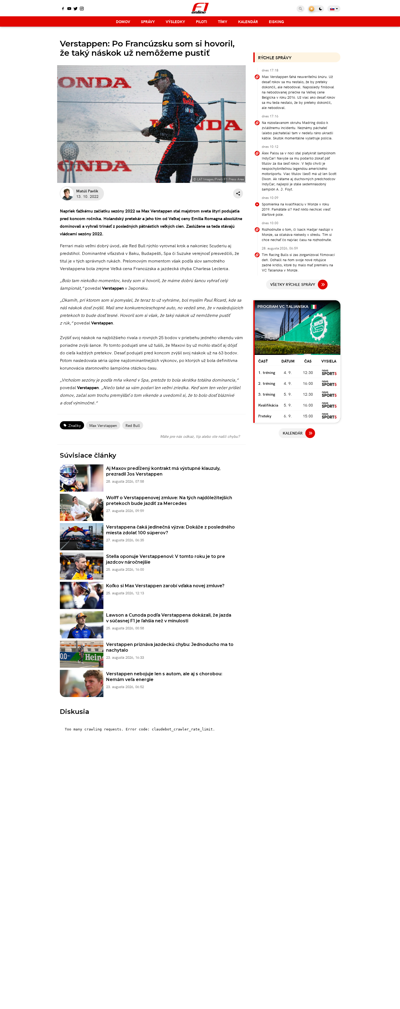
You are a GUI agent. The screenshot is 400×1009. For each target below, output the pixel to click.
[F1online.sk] (200, 8)
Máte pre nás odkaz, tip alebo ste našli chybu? (200, 436)
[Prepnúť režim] (316, 8)
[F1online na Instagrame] (82, 9)
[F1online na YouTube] (69, 9)
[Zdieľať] (238, 193)
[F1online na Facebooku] (63, 9)
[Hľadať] (300, 8)
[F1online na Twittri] (75, 9)
